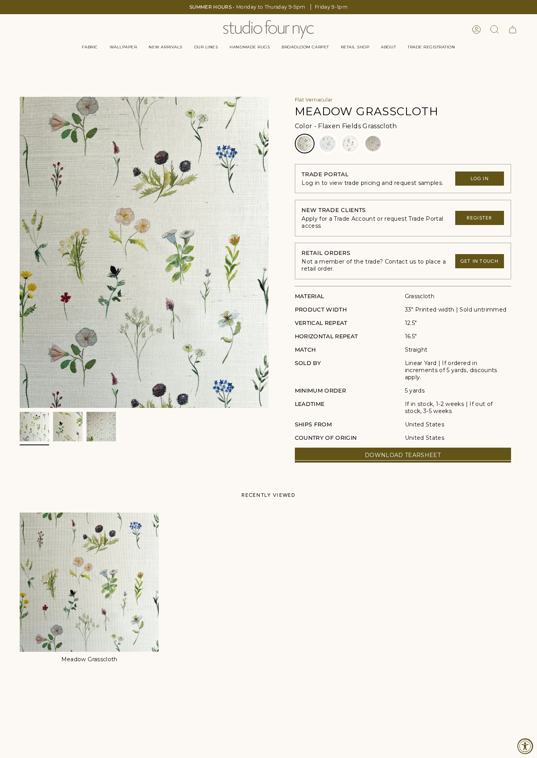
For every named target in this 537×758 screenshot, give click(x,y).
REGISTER (480, 218)
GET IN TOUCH (479, 261)
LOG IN (480, 178)
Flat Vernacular (314, 100)
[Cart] (513, 29)
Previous (20, 252)
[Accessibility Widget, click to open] (525, 746)
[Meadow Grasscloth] (89, 582)
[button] (89, 47)
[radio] (304, 143)
